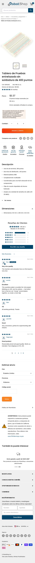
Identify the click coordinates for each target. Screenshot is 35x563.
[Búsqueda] (30, 10)
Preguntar (21, 154)
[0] (31, 4)
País (3, 369)
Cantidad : (5, 123)
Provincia (5, 378)
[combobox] (15, 10)
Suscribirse (17, 517)
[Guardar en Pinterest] (24, 138)
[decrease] (12, 124)
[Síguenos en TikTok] (21, 535)
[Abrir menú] (3, 4)
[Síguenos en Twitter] (7, 535)
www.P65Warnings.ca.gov (16, 436)
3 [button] (18, 353)
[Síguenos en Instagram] (10, 535)
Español (24, 526)
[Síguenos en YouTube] (18, 535)
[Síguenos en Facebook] (3, 535)
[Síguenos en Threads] (29, 535)
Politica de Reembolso (9, 407)
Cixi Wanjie (6, 84)
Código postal (6, 387)
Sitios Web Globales (7, 526)
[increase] (23, 124)
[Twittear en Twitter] (28, 138)
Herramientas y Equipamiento (18, 16)
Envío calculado (14, 105)
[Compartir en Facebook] (20, 138)
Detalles (5, 154)
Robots (7, 16)
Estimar (7, 399)
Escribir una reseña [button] (17, 247)
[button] (6, 89)
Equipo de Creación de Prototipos (9, 18)
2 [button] (15, 353)
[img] (6, 259)
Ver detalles (13, 154)
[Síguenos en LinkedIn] (25, 535)
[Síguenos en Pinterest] (14, 535)
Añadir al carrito (17, 130)
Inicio (2, 16)
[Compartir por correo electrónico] (31, 138)
